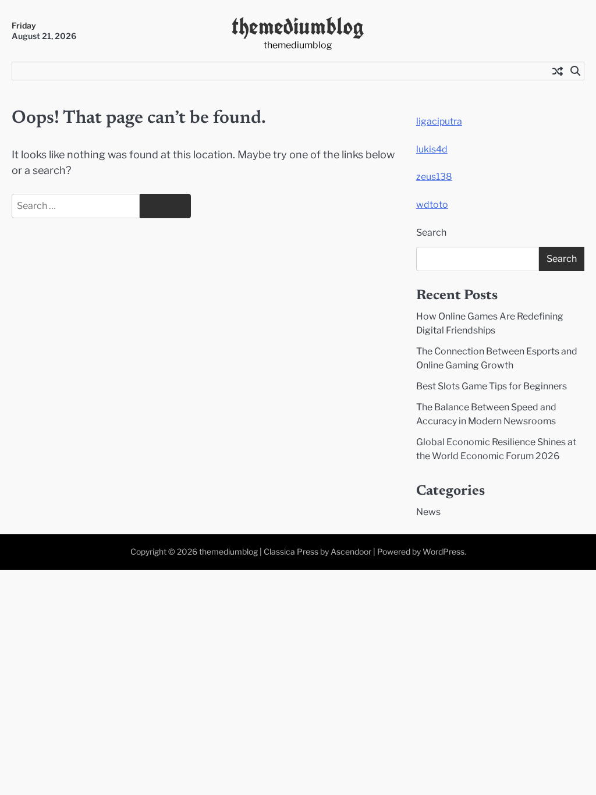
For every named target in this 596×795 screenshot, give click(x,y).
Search (431, 232)
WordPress (443, 551)
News (428, 511)
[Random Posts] (557, 71)
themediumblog (298, 25)
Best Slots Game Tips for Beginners (491, 386)
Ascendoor (351, 551)
